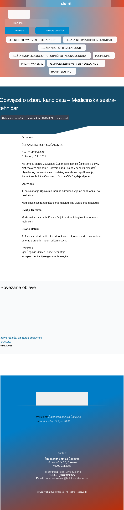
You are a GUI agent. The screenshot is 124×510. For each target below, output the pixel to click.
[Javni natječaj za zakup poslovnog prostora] (24, 315)
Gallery (27, 315)
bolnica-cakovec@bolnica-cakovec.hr (66, 478)
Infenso (60, 492)
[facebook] (16, 3)
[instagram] (67, 434)
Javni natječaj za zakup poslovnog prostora (22, 315)
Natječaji (19, 118)
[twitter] (62, 434)
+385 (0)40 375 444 (69, 471)
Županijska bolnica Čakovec (64, 417)
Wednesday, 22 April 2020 (55, 421)
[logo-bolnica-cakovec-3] (42, 266)
